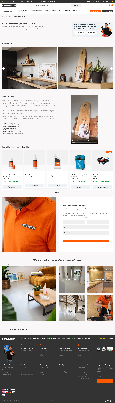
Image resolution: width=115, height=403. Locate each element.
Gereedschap (76, 10)
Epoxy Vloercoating (50, 10)
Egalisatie (67, 10)
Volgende (86, 241)
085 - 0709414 (45, 350)
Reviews (42, 370)
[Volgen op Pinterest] (108, 401)
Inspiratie (42, 377)
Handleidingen (44, 367)
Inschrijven (105, 381)
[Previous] (3, 68)
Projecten (23, 372)
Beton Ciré (24, 10)
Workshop (42, 374)
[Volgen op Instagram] (103, 401)
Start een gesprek (27, 350)
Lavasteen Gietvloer (36, 10)
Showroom (24, 377)
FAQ (22, 12)
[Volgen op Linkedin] (105, 401)
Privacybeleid (16, 400)
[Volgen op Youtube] (110, 401)
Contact (4, 377)
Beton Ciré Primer (30, 175)
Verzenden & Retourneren (9, 367)
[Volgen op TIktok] (112, 401)
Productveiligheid (6, 372)
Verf (60, 10)
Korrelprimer (51, 175)
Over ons (23, 367)
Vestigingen (43, 372)
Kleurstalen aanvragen (27, 374)
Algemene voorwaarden (8, 370)
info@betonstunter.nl (66, 350)
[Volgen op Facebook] (101, 401)
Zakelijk (23, 370)
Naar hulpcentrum (84, 350)
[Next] (111, 68)
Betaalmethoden (6, 374)
